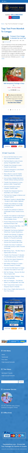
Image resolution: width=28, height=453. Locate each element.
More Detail (15, 74)
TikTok (16, 393)
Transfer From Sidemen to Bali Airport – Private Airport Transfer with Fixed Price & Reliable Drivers (14, 202)
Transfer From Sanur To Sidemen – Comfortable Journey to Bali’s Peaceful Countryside (14, 231)
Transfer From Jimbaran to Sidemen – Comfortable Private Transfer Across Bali (14, 196)
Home (3, 340)
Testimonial (5, 342)
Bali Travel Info (7, 41)
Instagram (10, 393)
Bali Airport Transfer (7, 358)
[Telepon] (26, 224)
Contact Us (16, 17)
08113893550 (17, 14)
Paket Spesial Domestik (8, 347)
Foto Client (4, 345)
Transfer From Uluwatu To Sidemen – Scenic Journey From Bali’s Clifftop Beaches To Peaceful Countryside (14, 221)
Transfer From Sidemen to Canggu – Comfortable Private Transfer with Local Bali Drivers (13, 190)
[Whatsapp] (26, 221)
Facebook (3, 393)
